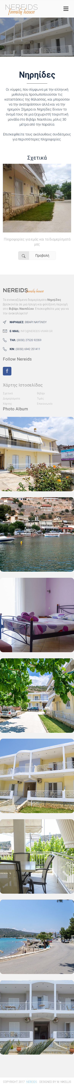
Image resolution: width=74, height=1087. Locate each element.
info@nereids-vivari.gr (37, 331)
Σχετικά (37, 158)
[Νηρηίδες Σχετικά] (37, 230)
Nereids (31, 1082)
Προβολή (42, 255)
